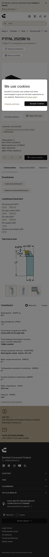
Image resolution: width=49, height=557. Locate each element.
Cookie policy (31, 97)
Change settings (12, 104)
